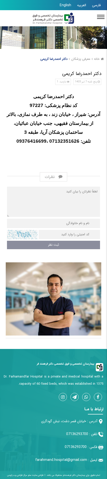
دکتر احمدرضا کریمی (53, 59)
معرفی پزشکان (80, 59)
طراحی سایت (37, 475)
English (65, 5)
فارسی (96, 5)
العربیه (81, 5)
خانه (97, 59)
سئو (29, 475)
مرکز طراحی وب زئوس (17, 475)
